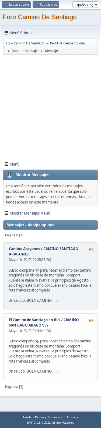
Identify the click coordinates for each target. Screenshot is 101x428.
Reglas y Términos (47, 417)
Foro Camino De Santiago (39, 16)
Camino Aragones (24, 248)
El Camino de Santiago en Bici (34, 319)
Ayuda (27, 417)
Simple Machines (63, 422)
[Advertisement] (50, 105)
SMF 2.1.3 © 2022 (39, 422)
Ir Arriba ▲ (71, 417)
